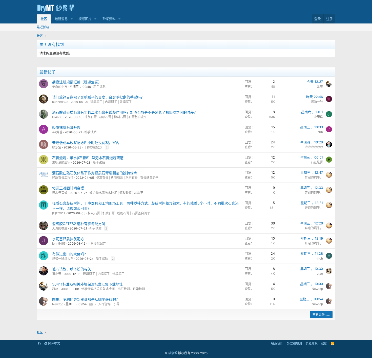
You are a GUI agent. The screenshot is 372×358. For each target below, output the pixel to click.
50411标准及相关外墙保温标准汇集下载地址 (87, 284)
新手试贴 (99, 87)
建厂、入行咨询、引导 (104, 304)
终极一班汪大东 (62, 259)
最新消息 (61, 19)
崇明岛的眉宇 (61, 162)
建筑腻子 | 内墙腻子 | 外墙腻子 (111, 102)
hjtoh (319, 258)
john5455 (59, 243)
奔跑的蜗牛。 (314, 177)
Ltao (320, 273)
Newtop (317, 289)
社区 (43, 19)
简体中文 (53, 343)
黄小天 (56, 274)
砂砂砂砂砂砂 (314, 147)
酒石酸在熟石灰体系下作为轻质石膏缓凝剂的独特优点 (94, 173)
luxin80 (57, 117)
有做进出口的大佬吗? (69, 254)
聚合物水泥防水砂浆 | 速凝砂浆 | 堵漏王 (116, 193)
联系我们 (277, 343)
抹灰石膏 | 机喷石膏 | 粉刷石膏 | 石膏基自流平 (116, 117)
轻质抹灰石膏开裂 (66, 127)
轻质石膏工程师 (62, 178)
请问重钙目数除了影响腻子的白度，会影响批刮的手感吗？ (98, 97)
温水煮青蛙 (59, 193)
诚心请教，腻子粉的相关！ (73, 269)
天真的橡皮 (59, 228)
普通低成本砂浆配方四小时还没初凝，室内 (85, 142)
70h (320, 132)
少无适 (318, 117)
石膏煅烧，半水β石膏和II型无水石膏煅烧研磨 (87, 158)
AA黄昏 (57, 132)
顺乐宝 (56, 147)
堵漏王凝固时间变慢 (68, 188)
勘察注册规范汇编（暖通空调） (77, 82)
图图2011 (58, 213)
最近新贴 (43, 27)
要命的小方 (59, 87)
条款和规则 (294, 343)
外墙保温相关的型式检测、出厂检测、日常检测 (113, 289)
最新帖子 (47, 71)
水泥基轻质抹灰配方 (68, 239)
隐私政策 (311, 343)
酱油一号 (317, 102)
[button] (71, 18)
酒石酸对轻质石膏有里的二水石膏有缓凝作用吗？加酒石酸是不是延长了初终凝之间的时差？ (124, 112)
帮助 (324, 343)
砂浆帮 (172, 353)
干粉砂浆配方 (93, 147)
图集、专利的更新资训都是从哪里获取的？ (85, 299)
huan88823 (60, 102)
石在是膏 (317, 162)
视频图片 (85, 19)
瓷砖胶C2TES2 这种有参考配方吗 (78, 223)
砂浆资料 (109, 19)
